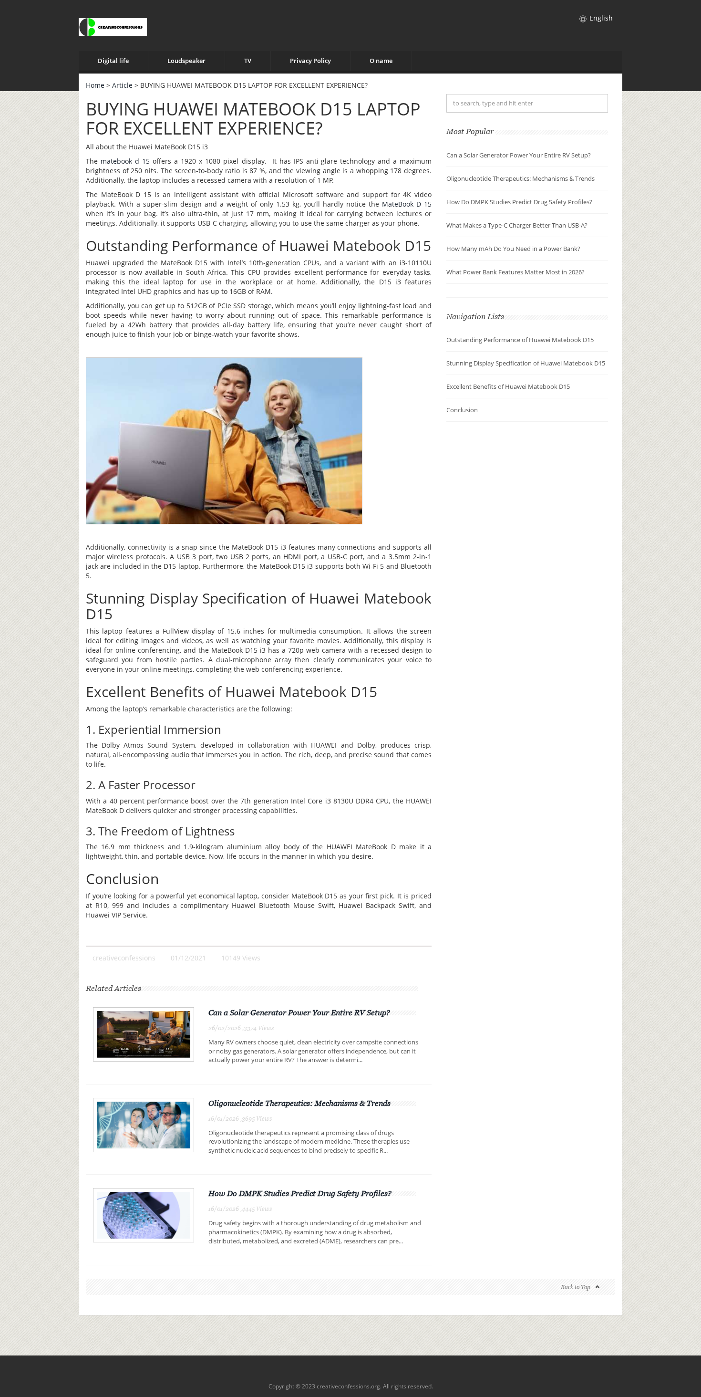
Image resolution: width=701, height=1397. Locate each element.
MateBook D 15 (407, 204)
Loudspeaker (186, 60)
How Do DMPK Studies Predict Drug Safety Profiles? (300, 1193)
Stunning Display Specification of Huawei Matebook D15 (525, 363)
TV (247, 60)
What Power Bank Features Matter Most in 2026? (515, 272)
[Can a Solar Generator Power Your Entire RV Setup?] (143, 1033)
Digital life (113, 60)
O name (381, 60)
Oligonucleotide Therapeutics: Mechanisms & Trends (299, 1103)
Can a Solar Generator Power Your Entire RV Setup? (299, 1012)
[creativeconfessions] (113, 25)
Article (122, 85)
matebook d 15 (125, 161)
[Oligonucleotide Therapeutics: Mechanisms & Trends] (143, 1124)
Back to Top (575, 1287)
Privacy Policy (310, 60)
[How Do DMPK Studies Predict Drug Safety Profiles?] (143, 1214)
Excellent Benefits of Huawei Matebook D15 (508, 386)
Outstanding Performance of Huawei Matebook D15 (520, 339)
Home (95, 85)
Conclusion (462, 410)
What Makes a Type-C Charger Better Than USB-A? (517, 225)
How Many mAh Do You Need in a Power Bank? (513, 248)
